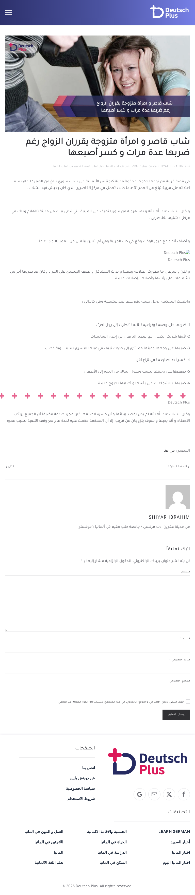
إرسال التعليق (176, 714)
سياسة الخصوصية (80, 788)
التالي (11, 466)
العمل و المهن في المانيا (43, 831)
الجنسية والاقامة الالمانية (106, 831)
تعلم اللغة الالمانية (49, 862)
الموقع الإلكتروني (180, 681)
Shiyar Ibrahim (171, 166)
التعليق (185, 572)
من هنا (169, 451)
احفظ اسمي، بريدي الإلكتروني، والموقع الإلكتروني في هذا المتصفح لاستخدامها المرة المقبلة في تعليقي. (122, 702)
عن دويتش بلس (82, 778)
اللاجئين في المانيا (72, 166)
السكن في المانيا (113, 862)
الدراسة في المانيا (112, 852)
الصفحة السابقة (177, 466)
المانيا (56, 166)
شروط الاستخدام (81, 798)
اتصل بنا (88, 767)
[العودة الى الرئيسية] (169, 13)
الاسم (185, 639)
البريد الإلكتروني (179, 660)
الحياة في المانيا (113, 841)
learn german (174, 831)
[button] (8, 13)
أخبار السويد (180, 841)
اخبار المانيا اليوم (94, 166)
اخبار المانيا (112, 166)
